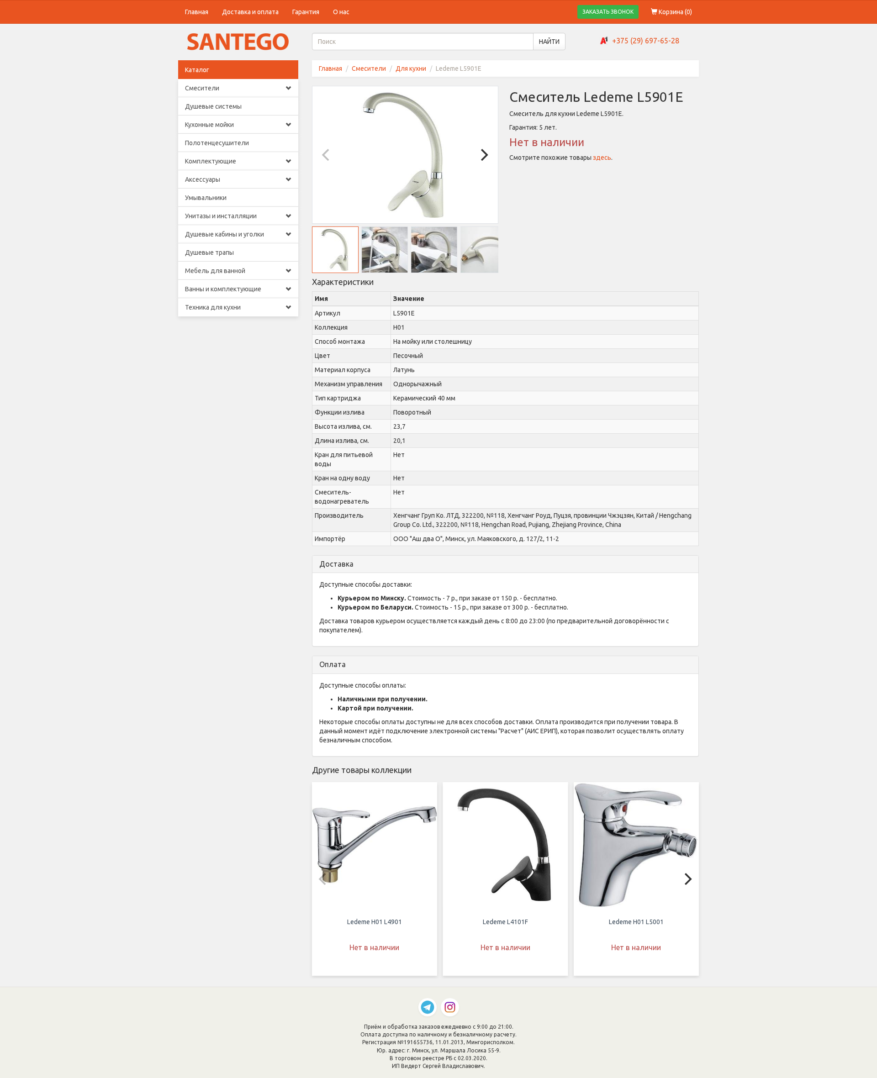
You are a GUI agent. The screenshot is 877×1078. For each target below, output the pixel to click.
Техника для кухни (213, 307)
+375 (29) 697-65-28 (645, 41)
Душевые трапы (209, 252)
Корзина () (674, 12)
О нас (341, 12)
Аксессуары (202, 179)
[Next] (483, 155)
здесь (602, 157)
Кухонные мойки (209, 124)
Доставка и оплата (250, 12)
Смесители (202, 88)
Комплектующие (210, 161)
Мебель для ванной (215, 270)
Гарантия (305, 12)
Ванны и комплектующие (223, 289)
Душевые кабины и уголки (224, 234)
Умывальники (206, 197)
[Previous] (327, 155)
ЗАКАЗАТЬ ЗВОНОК (608, 12)
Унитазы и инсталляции (221, 216)
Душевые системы (213, 106)
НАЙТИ (549, 41)
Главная (196, 12)
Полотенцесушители (217, 143)
